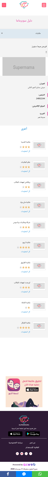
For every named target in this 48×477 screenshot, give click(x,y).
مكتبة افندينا (25, 142)
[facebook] (30, 453)
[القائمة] (44, 5)
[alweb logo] (29, 465)
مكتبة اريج (26, 242)
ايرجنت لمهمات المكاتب (22, 282)
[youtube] (21, 453)
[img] (24, 377)
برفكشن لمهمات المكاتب (22, 182)
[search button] (4, 5)
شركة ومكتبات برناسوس (21, 222)
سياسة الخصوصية (16, 443)
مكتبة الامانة (26, 302)
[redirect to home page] (24, 5)
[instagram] (17, 453)
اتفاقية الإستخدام (32, 447)
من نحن (32, 443)
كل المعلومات (25, 151)
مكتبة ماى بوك (25, 202)
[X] (26, 453)
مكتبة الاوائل (25, 323)
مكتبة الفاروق (25, 262)
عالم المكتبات (25, 162)
